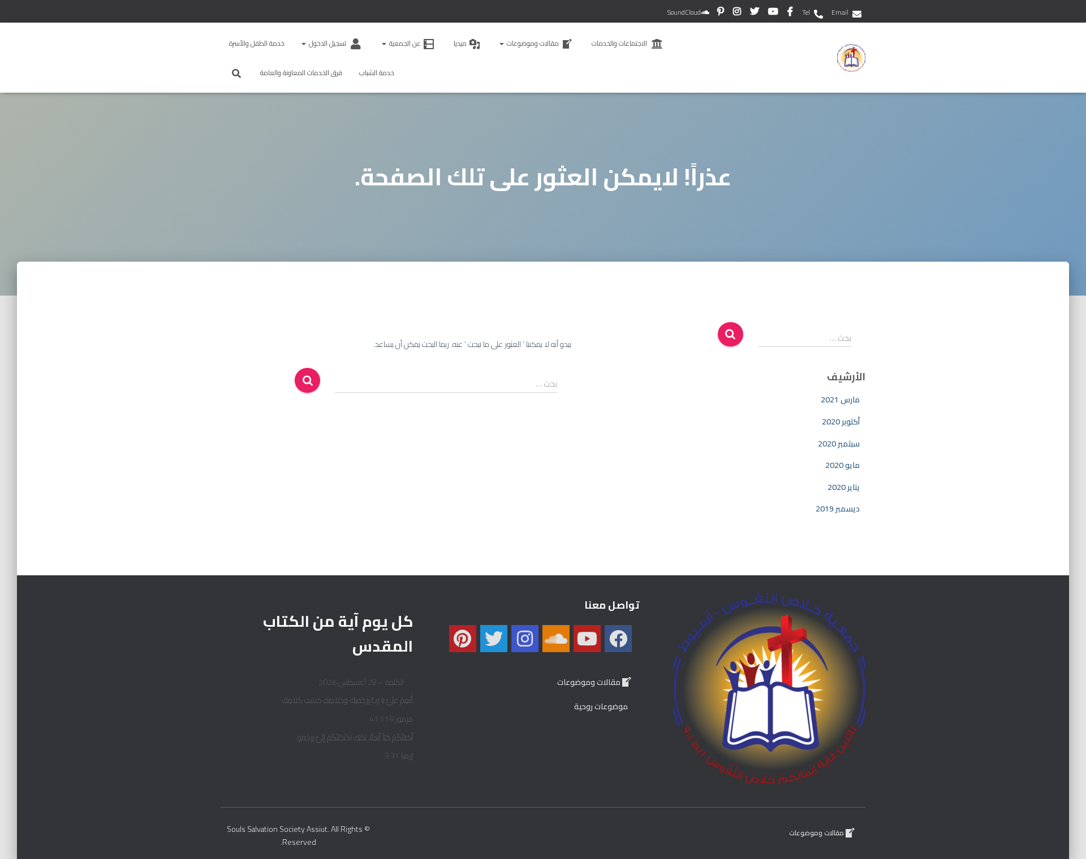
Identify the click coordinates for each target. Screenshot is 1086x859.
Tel (806, 12)
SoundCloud (684, 12)
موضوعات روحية (601, 706)
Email (839, 12)
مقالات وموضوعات (532, 43)
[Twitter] (493, 638)
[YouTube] (587, 638)
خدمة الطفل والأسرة (257, 43)
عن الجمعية (404, 43)
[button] (502, 43)
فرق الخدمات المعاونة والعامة (301, 72)
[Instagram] (524, 638)
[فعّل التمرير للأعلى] (1063, 836)
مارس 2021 (840, 399)
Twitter (755, 13)
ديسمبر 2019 (838, 508)
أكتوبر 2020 (841, 421)
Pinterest (721, 13)
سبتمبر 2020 (839, 443)
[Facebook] (618, 638)
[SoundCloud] (556, 638)
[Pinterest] (462, 638)
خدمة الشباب (376, 72)
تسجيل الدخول (326, 43)
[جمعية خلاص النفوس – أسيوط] (851, 58)
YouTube (774, 13)
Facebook (791, 13)
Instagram (738, 13)
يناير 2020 (844, 487)
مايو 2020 (842, 465)
